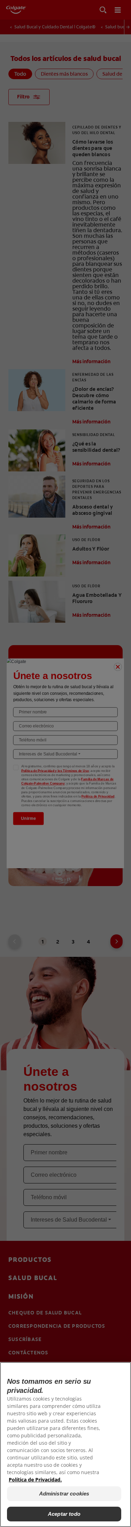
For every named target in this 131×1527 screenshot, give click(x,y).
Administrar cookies (64, 1494)
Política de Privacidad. (35, 1479)
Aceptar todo (64, 1514)
